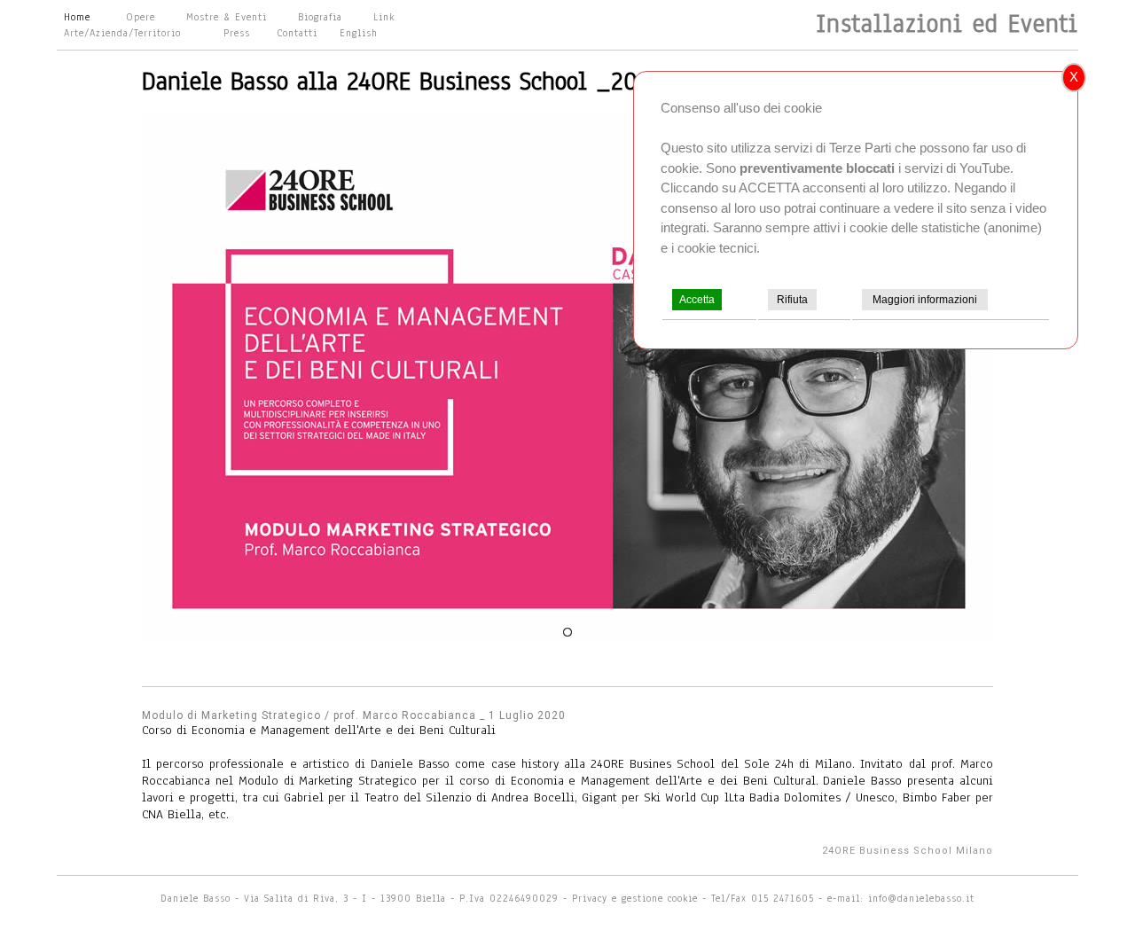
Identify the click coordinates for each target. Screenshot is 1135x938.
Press (236, 33)
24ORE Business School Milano (907, 850)
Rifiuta (792, 299)
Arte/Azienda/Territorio (122, 33)
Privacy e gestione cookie (637, 898)
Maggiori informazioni (925, 299)
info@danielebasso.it (921, 898)
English (359, 33)
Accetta (697, 299)
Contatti (297, 33)
